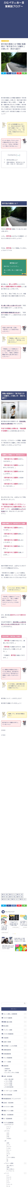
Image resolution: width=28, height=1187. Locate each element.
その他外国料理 (15, 1087)
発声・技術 (15, 1070)
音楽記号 (15, 1068)
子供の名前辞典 (14, 1095)
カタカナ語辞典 (14, 1018)
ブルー (8, 1152)
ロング (8, 1128)
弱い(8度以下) (10, 1165)
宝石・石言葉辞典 (14, 1115)
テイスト (15, 1131)
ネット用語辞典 (14, 1058)
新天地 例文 (23, 899)
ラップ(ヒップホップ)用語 (15, 1072)
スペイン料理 (15, 1085)
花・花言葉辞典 (14, 1118)
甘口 (8, 1133)
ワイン (8, 1182)
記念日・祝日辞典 (14, 1103)
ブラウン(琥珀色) (11, 1157)
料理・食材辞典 (14, 1076)
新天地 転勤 (20, 896)
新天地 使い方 (15, 899)
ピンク (8, 1153)
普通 (8, 1167)
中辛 (8, 1136)
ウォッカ (9, 1177)
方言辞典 (14, 1038)
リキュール (9, 1184)
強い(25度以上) (10, 1169)
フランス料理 (15, 1083)
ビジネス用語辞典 (5, 40)
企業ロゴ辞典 (14, 1042)
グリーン (9, 1150)
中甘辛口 (9, 1138)
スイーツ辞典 (14, 1062)
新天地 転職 (5, 894)
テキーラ (9, 1179)
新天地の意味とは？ (12, 160)
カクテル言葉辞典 (14, 1122)
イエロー (9, 1148)
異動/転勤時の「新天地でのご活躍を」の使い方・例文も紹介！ (16, 163)
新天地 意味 (5, 896)
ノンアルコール (10, 1171)
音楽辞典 (14, 1066)
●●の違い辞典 (14, 1022)
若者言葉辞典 (14, 1054)
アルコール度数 (15, 1163)
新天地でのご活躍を (6, 899)
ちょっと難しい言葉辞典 (14, 1014)
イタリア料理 (15, 1081)
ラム (8, 1180)
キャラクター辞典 (14, 1106)
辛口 (8, 1135)
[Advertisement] (14, 23)
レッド (8, 1144)
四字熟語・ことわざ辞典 (14, 1046)
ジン (8, 1175)
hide (18, 155)
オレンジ (9, 1146)
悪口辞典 (14, 1026)
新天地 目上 (12, 894)
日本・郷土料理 (15, 1079)
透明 (8, 1143)
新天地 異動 (12, 896)
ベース (15, 1173)
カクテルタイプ (15, 1124)
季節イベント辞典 (14, 1110)
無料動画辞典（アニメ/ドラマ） (14, 1099)
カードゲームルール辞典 (14, 1091)
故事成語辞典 (14, 1050)
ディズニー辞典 (14, 1030)
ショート (9, 1126)
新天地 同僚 (20, 894)
